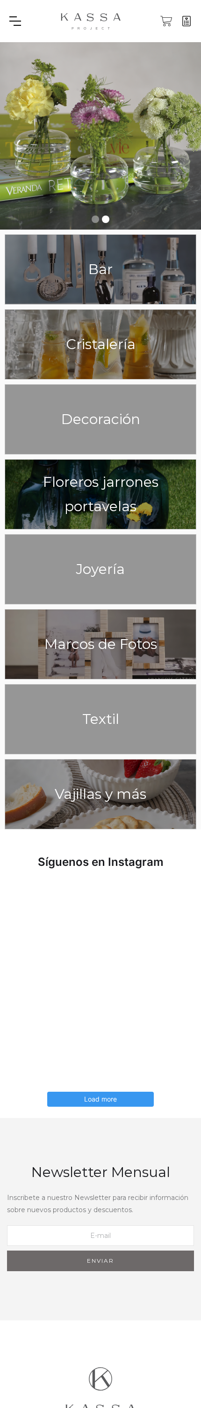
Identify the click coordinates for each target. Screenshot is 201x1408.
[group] (100, 136)
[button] (27, 21)
